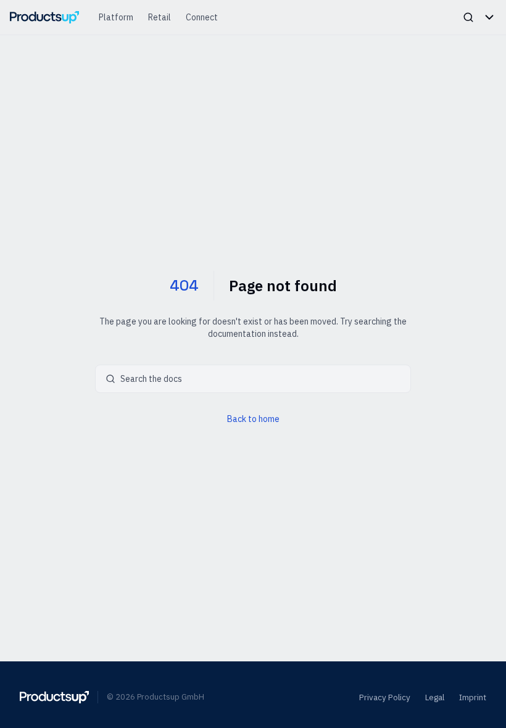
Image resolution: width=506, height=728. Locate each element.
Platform (116, 17)
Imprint (472, 697)
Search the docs (151, 378)
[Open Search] (468, 17)
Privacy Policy (384, 697)
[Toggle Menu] (489, 17)
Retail (159, 17)
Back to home (253, 418)
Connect (202, 17)
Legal (434, 697)
